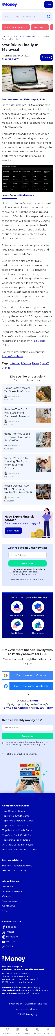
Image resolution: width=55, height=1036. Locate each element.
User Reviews (10, 900)
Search (27, 1033)
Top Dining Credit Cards (16, 839)
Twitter (10, 931)
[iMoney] (9, 5)
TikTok (9, 946)
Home (4, 36)
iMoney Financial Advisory (17, 865)
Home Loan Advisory (14, 870)
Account (48, 1033)
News (35, 363)
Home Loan (38, 633)
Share (45, 57)
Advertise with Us (12, 891)
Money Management (15, 27)
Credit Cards (17, 633)
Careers (6, 896)
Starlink (6, 367)
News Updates (31, 36)
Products (7, 1033)
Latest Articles (16, 36)
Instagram (12, 936)
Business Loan (38, 615)
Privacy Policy (43, 708)
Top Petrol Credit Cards (15, 815)
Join (48, 4)
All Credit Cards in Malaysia (17, 844)
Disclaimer (30, 1003)
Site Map (42, 1003)
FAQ (4, 910)
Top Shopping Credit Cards (17, 820)
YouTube (11, 941)
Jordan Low (11, 59)
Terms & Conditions (15, 708)
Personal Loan (17, 615)
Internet (15, 363)
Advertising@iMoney (27, 1009)
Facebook (12, 926)
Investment (40, 27)
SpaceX (44, 363)
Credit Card (16, 30)
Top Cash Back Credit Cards (18, 835)
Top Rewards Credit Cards (17, 830)
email (35, 700)
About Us (7, 886)
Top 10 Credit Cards (13, 811)
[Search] (49, 16)
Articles (37, 1033)
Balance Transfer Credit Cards (19, 849)
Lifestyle (26, 363)
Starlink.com (26, 195)
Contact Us (8, 905)
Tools (17, 1033)
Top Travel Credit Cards (15, 825)
